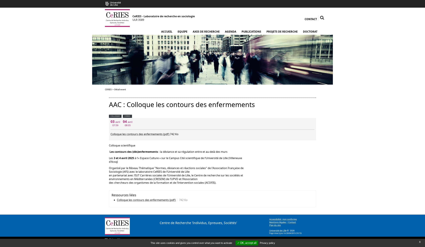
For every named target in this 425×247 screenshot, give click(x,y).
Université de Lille (278, 230)
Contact (311, 19)
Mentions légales (277, 222)
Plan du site (275, 225)
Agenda (230, 31)
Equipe (182, 31)
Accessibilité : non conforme (283, 219)
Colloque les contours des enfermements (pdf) (140, 134)
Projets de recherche (282, 31)
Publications (251, 31)
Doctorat (310, 31)
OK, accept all (247, 243)
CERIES (108, 89)
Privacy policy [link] (267, 243)
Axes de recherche (206, 31)
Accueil (166, 31)
